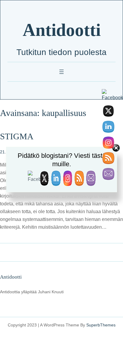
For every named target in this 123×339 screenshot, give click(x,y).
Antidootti (62, 30)
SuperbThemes (101, 325)
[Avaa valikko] (61, 71)
